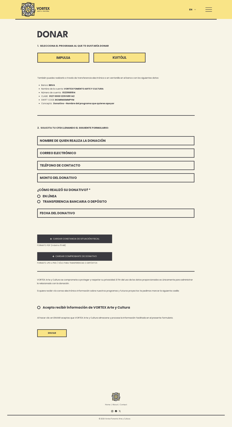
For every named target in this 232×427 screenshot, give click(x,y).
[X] (119, 411)
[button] (74, 239)
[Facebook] (116, 411)
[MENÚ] (208, 9)
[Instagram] (112, 411)
